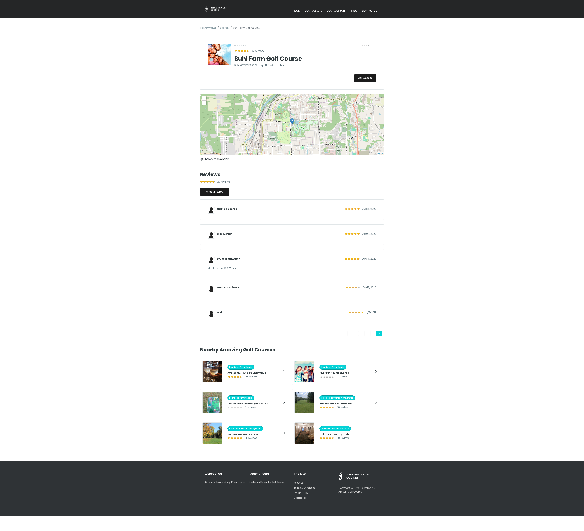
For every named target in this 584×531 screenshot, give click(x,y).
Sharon (224, 28)
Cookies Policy (301, 497)
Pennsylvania (208, 28)
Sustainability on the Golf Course (266, 482)
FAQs (354, 10)
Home (296, 10)
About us (298, 482)
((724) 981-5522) (275, 65)
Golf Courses (313, 10)
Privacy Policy (301, 492)
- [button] (204, 103)
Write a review (214, 192)
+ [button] (204, 98)
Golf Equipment (336, 10)
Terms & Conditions (304, 487)
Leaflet (380, 153)
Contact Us (369, 10)
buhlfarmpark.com (245, 65)
